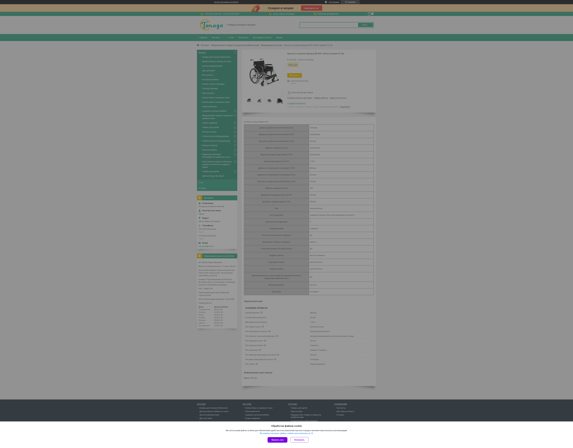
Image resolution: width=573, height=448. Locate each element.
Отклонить (299, 440)
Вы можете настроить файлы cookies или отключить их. (285, 433)
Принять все (277, 440)
